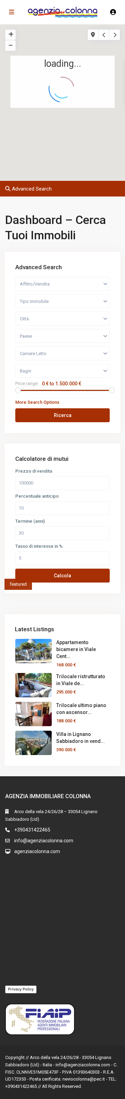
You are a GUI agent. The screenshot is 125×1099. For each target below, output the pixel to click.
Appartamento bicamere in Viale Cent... (76, 649)
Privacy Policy (21, 989)
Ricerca (63, 415)
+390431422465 (32, 830)
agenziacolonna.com (37, 851)
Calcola (62, 575)
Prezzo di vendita (33, 471)
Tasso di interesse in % (38, 546)
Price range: (27, 383)
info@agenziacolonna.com (43, 840)
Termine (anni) (30, 521)
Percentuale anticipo (37, 496)
